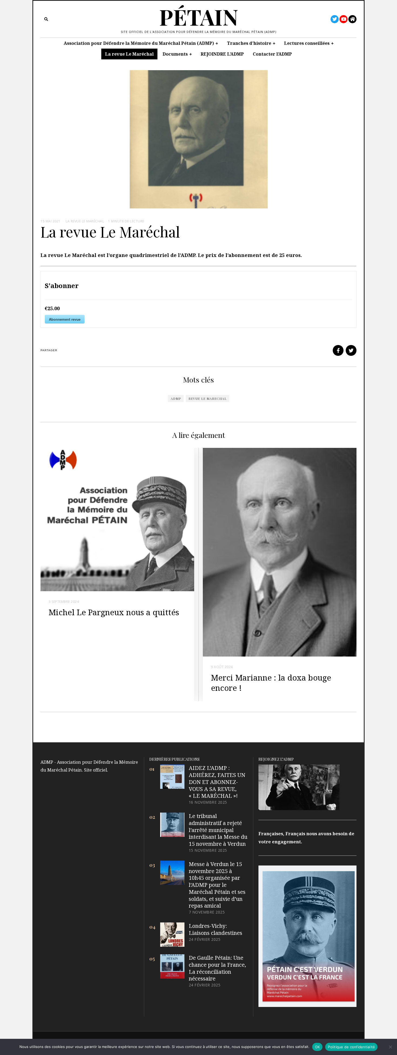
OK (317, 1047)
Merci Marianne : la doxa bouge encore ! (271, 682)
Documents (175, 54)
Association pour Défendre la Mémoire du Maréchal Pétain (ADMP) (139, 43)
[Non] (390, 1047)
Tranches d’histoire (249, 43)
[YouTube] (343, 19)
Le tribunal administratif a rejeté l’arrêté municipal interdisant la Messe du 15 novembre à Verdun (218, 829)
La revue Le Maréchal (129, 54)
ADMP (176, 398)
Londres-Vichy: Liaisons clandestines (215, 929)
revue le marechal (208, 398)
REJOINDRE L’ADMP (222, 54)
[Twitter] (335, 19)
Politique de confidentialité (351, 1047)
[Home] (352, 19)
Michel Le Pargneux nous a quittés (114, 612)
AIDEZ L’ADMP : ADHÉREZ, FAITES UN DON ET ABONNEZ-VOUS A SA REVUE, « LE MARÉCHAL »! (217, 781)
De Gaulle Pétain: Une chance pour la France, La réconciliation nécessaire (217, 968)
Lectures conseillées (306, 43)
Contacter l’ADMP (272, 54)
